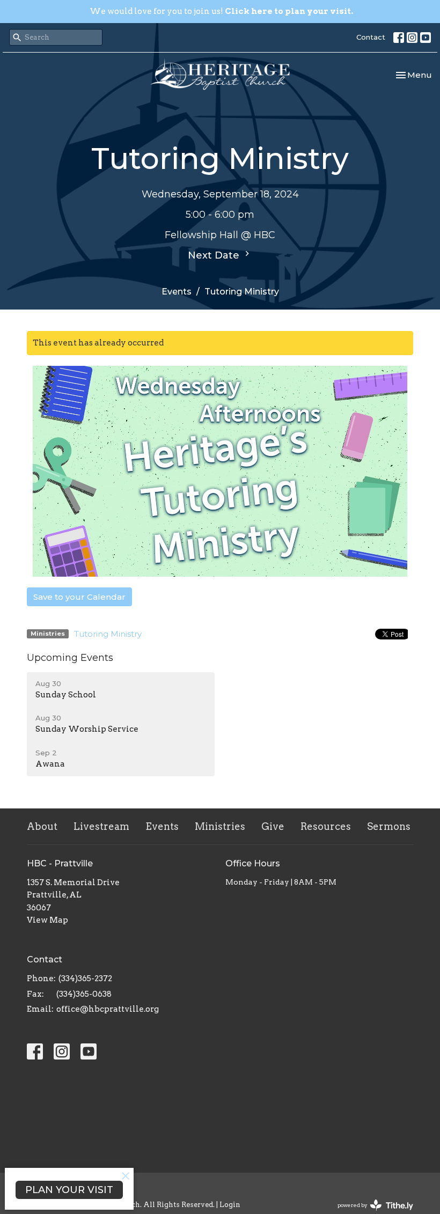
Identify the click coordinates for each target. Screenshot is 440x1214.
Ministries (220, 826)
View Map (47, 920)
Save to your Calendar (79, 597)
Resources (325, 826)
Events (177, 291)
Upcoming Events (70, 658)
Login (229, 1205)
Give (272, 826)
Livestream (101, 826)
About (42, 826)
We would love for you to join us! (221, 11)
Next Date (215, 255)
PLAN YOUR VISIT (69, 1190)
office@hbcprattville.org (107, 1009)
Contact (370, 37)
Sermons (388, 826)
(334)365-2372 (85, 978)
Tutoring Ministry (108, 634)
